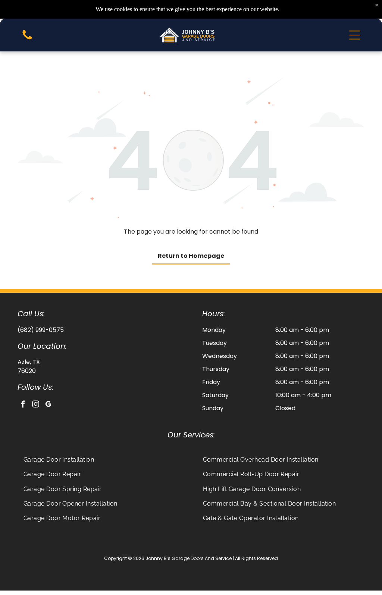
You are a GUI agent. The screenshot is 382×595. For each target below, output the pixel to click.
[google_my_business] (48, 405)
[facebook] (23, 405)
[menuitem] (102, 459)
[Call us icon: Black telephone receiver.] (27, 39)
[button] (354, 35)
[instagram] (35, 405)
